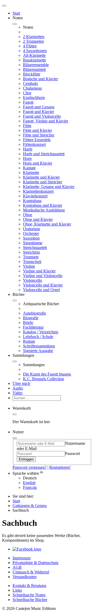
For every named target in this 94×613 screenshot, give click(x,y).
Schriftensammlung (39, 346)
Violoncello (32, 280)
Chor (27, 93)
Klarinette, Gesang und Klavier (48, 186)
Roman (29, 341)
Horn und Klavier (37, 163)
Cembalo (30, 83)
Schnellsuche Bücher (30, 599)
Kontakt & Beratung (29, 585)
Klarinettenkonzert (38, 191)
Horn (27, 158)
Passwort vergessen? (29, 467)
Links (17, 590)
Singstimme (32, 243)
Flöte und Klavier (37, 130)
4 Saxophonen (35, 50)
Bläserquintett (34, 69)
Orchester (31, 233)
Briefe (28, 322)
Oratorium (31, 229)
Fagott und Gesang (38, 107)
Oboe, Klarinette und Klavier (47, 224)
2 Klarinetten (33, 36)
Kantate (29, 168)
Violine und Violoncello (42, 275)
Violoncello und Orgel (41, 289)
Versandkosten (25, 576)
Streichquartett (35, 247)
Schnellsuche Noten (29, 595)
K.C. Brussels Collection (43, 379)
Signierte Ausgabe (38, 350)
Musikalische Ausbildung (44, 210)
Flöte (27, 125)
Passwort (72, 453)
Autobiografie (34, 313)
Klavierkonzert (35, 196)
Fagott (28, 102)
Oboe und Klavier (38, 219)
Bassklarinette (34, 60)
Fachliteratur (33, 327)
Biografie (30, 318)
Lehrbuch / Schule (38, 336)
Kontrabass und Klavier (42, 205)
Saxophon (31, 238)
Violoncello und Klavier (43, 285)
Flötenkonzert (34, 144)
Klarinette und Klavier (41, 177)
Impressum (22, 558)
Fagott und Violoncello (42, 116)
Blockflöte (31, 74)
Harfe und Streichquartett (43, 154)
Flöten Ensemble (37, 139)
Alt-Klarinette (34, 55)
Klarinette (31, 172)
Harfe (27, 149)
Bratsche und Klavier (40, 79)
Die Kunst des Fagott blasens (47, 374)
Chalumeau (32, 88)
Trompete (31, 257)
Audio (18, 388)
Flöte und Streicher (38, 135)
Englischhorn (34, 97)
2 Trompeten (33, 41)
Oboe (27, 214)
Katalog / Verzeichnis (40, 332)
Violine (29, 266)
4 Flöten (30, 46)
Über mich (21, 383)
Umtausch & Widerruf (31, 572)
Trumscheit (32, 261)
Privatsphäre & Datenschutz (35, 562)
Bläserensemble (36, 64)
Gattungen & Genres (30, 505)
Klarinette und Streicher (42, 182)
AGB (17, 567)
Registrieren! (59, 467)
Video (17, 393)
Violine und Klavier (39, 271)
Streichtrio (31, 252)
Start (16, 13)
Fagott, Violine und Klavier (45, 121)
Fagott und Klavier (38, 111)
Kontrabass (32, 200)
